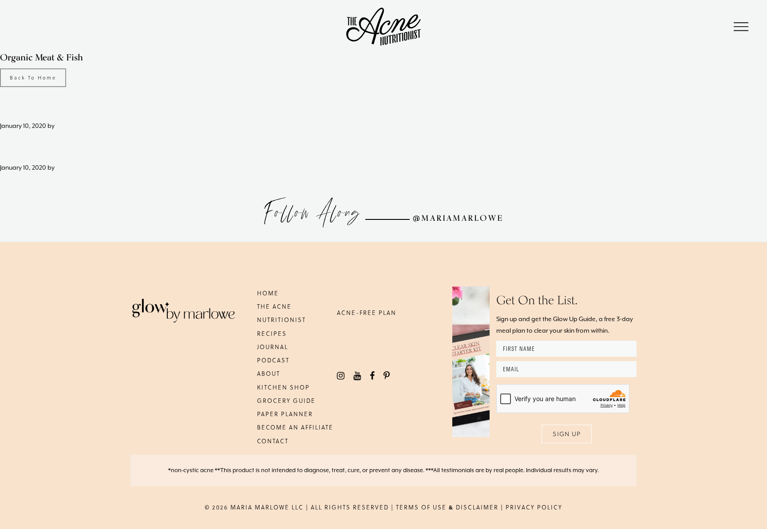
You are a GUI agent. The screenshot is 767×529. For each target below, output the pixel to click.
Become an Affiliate (295, 427)
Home (268, 293)
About (268, 373)
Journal (272, 346)
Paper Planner (285, 414)
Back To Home (33, 77)
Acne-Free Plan (366, 312)
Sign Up (567, 433)
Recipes (272, 333)
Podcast (273, 360)
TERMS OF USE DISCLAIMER (447, 507)
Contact (273, 441)
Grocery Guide (286, 400)
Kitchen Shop (283, 387)
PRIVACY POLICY (534, 507)
